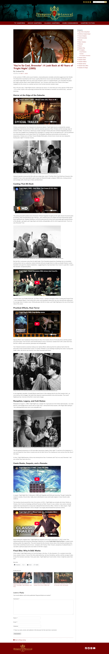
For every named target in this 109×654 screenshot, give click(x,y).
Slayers (80, 46)
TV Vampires (19, 23)
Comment (16, 599)
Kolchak (81, 53)
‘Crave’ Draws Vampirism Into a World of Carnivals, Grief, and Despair (63, 584)
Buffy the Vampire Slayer (84, 34)
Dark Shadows (83, 52)
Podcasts (80, 44)
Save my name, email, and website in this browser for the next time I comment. (36, 630)
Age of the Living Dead (83, 31)
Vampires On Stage (83, 67)
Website (15, 626)
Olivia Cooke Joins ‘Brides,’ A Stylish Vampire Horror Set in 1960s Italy (42, 584)
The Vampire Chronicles (85, 55)
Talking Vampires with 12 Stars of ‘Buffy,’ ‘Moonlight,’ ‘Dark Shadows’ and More (22, 585)
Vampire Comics (82, 57)
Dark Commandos (70, 23)
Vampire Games (82, 63)
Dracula (80, 40)
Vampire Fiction (88, 23)
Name (15, 618)
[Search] (105, 2)
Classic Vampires (52, 23)
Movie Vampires (35, 23)
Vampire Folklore (82, 61)
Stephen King (81, 48)
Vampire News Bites (83, 65)
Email (15, 622)
